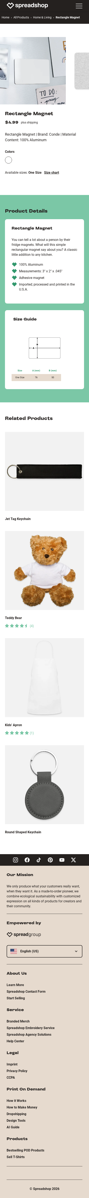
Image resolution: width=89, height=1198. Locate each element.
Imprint (12, 1064)
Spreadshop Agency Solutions (29, 1035)
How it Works (16, 1101)
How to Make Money (22, 1107)
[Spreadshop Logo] (27, 5)
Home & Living (42, 17)
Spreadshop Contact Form (26, 992)
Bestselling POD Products (25, 1150)
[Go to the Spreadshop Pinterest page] (50, 860)
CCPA (11, 1078)
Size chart (51, 173)
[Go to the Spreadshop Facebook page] (27, 860)
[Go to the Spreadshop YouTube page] (62, 860)
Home (5, 17)
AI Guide (13, 1127)
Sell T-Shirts (16, 1157)
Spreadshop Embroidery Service (31, 1028)
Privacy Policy (17, 1071)
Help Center (15, 1041)
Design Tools (16, 1121)
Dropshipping (16, 1114)
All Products (21, 17)
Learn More (15, 985)
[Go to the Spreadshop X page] (73, 860)
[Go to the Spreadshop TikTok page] (38, 860)
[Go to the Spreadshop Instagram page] (15, 860)
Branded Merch (18, 1021)
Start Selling (16, 998)
